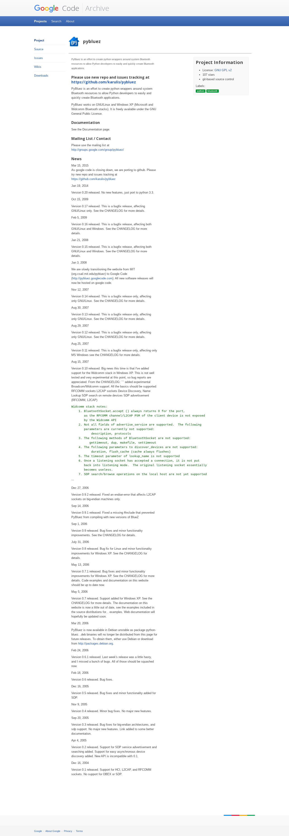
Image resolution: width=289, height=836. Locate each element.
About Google (52, 831)
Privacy (68, 831)
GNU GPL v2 (223, 70)
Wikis (37, 66)
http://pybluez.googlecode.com (92, 278)
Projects (40, 21)
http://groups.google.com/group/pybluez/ (97, 149)
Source (38, 49)
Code (69, 8)
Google (38, 831)
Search (56, 21)
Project (39, 40)
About (70, 21)
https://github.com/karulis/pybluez (103, 82)
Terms (79, 831)
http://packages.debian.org (95, 643)
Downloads (41, 75)
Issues (38, 58)
